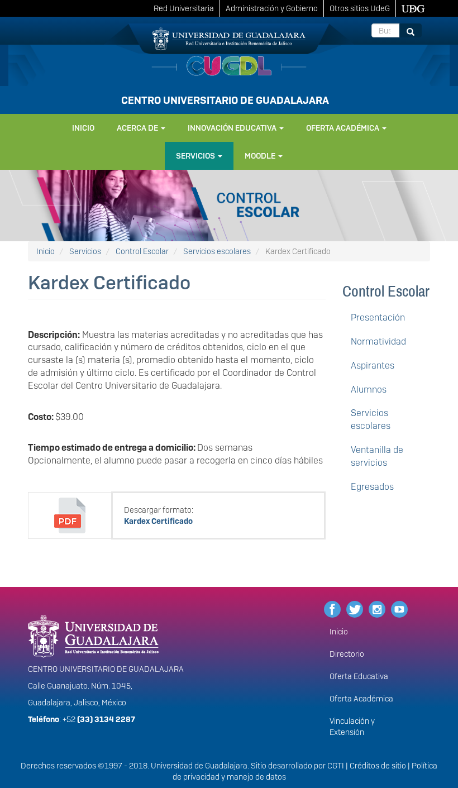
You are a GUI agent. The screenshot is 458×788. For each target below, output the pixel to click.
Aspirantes (372, 365)
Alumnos (369, 389)
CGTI (335, 766)
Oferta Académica (361, 699)
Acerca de (138, 128)
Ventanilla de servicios (377, 456)
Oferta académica (343, 128)
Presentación (378, 317)
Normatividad (378, 341)
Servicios (196, 156)
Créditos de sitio (378, 766)
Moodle (261, 156)
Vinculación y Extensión (352, 726)
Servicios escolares (217, 251)
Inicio (83, 128)
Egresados (372, 487)
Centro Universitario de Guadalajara (225, 100)
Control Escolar (142, 251)
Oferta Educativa (359, 676)
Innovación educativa (233, 128)
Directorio (347, 654)
